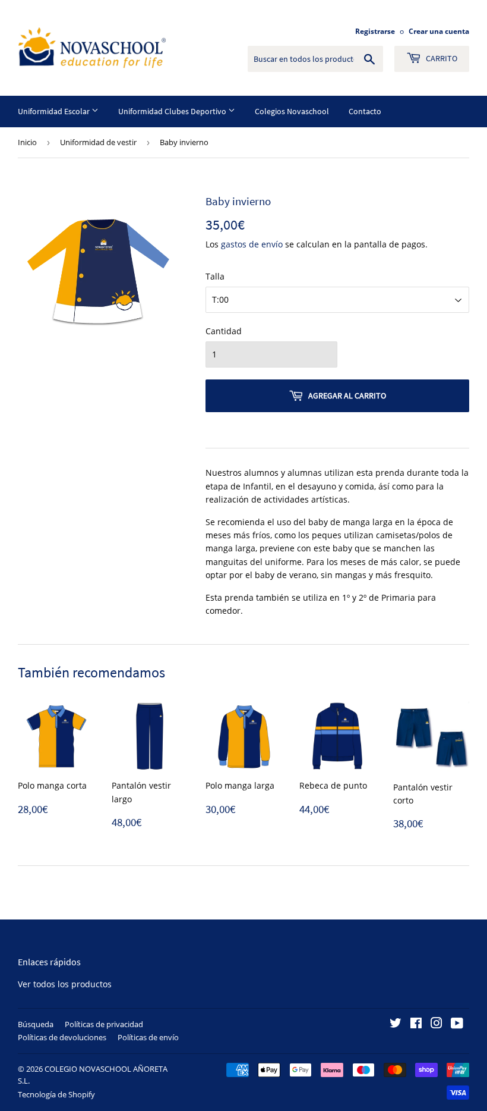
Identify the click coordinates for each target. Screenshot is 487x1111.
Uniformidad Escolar (54, 111)
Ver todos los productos (65, 984)
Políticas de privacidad (104, 1024)
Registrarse (375, 31)
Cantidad (223, 331)
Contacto (365, 111)
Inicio (27, 142)
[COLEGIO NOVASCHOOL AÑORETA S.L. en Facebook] (416, 1024)
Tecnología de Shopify (56, 1094)
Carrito (440, 58)
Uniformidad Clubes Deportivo (173, 111)
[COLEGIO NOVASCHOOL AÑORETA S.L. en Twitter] (395, 1024)
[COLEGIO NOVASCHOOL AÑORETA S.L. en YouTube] (457, 1024)
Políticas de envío (148, 1037)
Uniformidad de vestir (98, 142)
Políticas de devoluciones (62, 1037)
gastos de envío (252, 244)
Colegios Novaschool (292, 111)
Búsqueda (35, 1024)
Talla (214, 276)
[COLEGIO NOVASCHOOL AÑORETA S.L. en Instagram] (436, 1024)
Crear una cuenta (439, 31)
